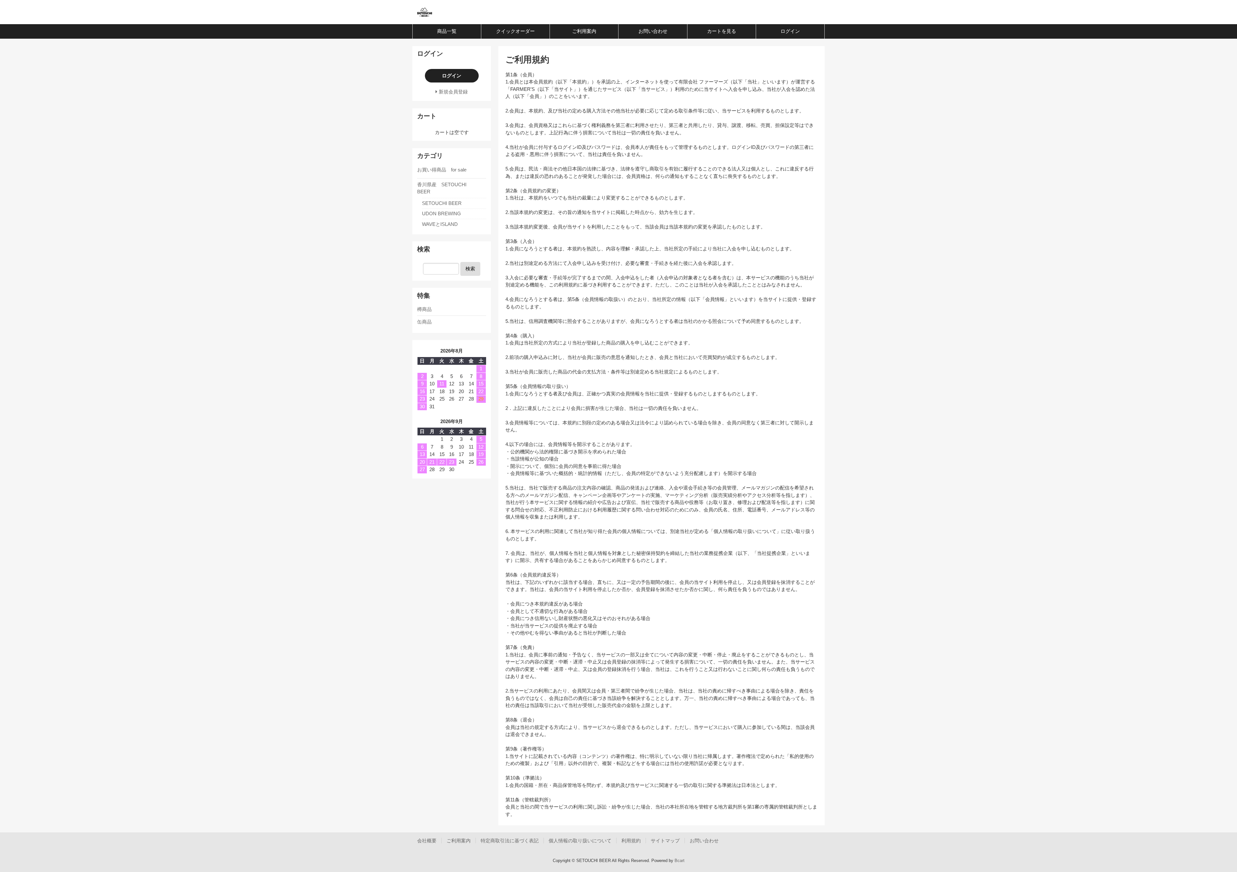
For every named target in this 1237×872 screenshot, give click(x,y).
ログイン (790, 31)
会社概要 (426, 840)
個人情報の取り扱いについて (580, 840)
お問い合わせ (652, 31)
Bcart (680, 860)
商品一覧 (446, 31)
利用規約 (631, 840)
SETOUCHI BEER (442, 203)
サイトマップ (665, 840)
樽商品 (424, 309)
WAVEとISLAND (440, 224)
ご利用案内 (584, 31)
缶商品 (424, 322)
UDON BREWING (441, 213)
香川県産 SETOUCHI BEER (441, 188)
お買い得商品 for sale (441, 169)
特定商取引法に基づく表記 (510, 840)
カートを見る (721, 31)
